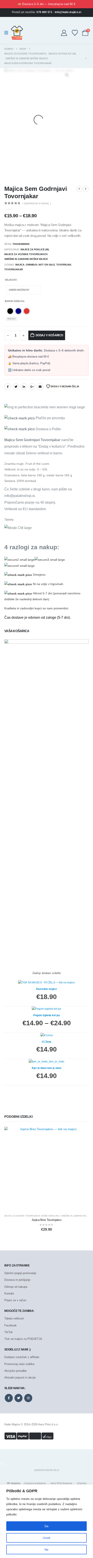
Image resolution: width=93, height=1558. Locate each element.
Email (40, 386)
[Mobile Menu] (7, 32)
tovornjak (63, 264)
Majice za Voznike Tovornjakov (26, 254)
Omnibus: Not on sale (40, 264)
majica (19, 264)
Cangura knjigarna (35, 1483)
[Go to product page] (46, 1169)
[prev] (79, 189)
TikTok (8, 1332)
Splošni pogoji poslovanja (20, 1273)
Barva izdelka (14, 301)
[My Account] (64, 33)
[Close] (88, 1488)
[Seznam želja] (75, 33)
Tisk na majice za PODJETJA (23, 1338)
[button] (2, 1463)
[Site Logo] (17, 33)
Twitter (15, 386)
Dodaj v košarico (49, 335)
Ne (46, 1549)
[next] (86, 189)
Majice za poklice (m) (35, 249)
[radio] (10, 311)
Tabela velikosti (14, 1318)
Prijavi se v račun (15, 1300)
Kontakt (9, 1293)
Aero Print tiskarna (61, 1483)
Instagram (28, 1398)
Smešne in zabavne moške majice (26, 259)
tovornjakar (13, 269)
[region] (46, 1521)
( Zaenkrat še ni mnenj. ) (36, 203)
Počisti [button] (12, 319)
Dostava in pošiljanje (17, 1279)
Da (46, 1526)
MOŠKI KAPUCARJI (50, 1216)
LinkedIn (24, 386)
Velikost (10, 280)
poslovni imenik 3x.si (46, 1470)
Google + (32, 386)
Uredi (46, 1538)
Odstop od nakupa (15, 1286)
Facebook (7, 386)
